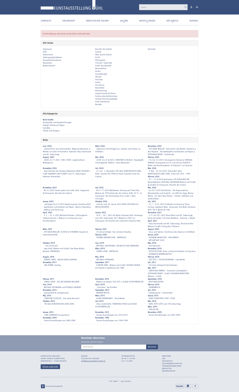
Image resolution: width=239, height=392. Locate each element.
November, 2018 (155, 248)
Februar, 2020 (101, 235)
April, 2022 (47, 212)
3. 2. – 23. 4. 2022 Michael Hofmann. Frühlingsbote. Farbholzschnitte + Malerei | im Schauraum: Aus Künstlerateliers (65, 218)
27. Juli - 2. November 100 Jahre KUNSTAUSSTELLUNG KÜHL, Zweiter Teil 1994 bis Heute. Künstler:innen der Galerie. (118, 174)
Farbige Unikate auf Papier (54, 125)
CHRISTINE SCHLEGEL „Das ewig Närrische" (62, 298)
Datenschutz (48, 54)
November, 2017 (50, 262)
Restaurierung (101, 90)
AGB (45, 52)
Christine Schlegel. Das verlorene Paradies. (114, 232)
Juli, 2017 (152, 262)
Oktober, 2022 (101, 201)
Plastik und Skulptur (51, 131)
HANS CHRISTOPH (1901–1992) (162, 298)
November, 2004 (50, 318)
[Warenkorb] (197, 7)
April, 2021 (152, 221)
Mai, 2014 (152, 301)
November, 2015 (50, 290)
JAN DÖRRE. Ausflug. (52, 265)
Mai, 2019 (152, 243)
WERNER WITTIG (103, 293)
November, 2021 (155, 212)
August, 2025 (48, 157)
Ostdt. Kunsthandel (103, 66)
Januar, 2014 (48, 312)
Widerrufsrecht (49, 66)
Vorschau (99, 79)
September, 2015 (102, 290)
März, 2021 (47, 229)
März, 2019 (100, 248)
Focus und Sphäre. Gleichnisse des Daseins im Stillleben (172, 232)
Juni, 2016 (47, 284)
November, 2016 (102, 279)
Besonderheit (100, 68)
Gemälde (46, 128)
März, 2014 (152, 306)
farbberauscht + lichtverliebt (160, 293)
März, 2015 (100, 295)
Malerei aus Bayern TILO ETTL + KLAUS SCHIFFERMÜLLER (119, 282)
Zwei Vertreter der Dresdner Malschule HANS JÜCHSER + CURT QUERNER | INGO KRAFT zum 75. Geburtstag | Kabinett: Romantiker (66, 174)
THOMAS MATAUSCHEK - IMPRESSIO (111, 237)
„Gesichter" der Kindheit (106, 287)
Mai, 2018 (99, 257)
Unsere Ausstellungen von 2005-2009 (164, 315)
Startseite (46, 20)
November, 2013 (102, 312)
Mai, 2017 (152, 268)
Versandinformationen (52, 60)
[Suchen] (186, 7)
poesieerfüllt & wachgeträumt (56, 293)
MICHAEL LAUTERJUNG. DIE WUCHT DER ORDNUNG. (117, 246)
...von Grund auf (51, 246)
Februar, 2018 (153, 257)
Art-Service (172, 20)
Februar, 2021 (101, 229)
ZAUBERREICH (154, 287)
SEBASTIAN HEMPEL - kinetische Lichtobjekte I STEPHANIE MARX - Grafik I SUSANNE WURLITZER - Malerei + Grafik (169, 273)
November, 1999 (102, 318)
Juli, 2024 (99, 168)
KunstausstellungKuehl (54, 386)
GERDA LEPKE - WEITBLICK (107, 251)
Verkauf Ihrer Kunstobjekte (106, 99)
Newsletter (47, 63)
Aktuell (98, 77)
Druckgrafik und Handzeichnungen (57, 122)
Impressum (47, 49)
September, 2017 (102, 262)
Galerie (124, 20)
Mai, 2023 (152, 187)
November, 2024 (50, 168)
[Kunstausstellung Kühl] (72, 6)
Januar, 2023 (48, 201)
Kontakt (194, 20)
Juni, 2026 (47, 146)
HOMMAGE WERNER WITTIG (160, 254)
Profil (97, 57)
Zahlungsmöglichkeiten (52, 57)
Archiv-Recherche (102, 101)
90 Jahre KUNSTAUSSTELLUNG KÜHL (59, 304)
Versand (128, 381)
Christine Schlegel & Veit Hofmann (163, 265)
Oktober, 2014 (49, 301)
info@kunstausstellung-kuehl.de (93, 361)
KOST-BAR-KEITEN (156, 282)
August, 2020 (153, 229)
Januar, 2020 (153, 235)
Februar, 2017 (48, 279)
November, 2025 (155, 146)
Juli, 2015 (152, 290)
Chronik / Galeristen (103, 63)
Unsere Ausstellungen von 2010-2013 (112, 315)
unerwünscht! (154, 246)
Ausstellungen (147, 20)
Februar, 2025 (153, 157)
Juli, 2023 (99, 187)
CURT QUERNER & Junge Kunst (56, 315)
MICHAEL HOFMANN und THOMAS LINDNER (62, 287)
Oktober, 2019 (49, 243)
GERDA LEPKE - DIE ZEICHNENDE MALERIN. (62, 282)
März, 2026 (100, 146)
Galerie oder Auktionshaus (106, 96)
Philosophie (100, 60)
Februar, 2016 (153, 284)
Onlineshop (68, 20)
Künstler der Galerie (97, 20)
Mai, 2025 (99, 157)
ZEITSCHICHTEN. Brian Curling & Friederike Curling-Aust (172, 251)
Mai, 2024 (152, 168)
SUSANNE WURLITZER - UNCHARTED (164, 237)
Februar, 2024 (153, 176)
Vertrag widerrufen (50, 366)
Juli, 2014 (99, 301)
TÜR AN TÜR (154, 309)
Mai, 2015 (47, 295)
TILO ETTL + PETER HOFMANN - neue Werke (167, 259)
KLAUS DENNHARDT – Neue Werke (110, 298)
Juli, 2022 (152, 201)
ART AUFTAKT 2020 (156, 240)
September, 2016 (155, 279)
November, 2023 (50, 187)
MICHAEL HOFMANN (105, 259)
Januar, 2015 (153, 295)
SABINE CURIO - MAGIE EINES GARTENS (60, 259)
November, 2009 (155, 312)
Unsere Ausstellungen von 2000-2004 (60, 320)
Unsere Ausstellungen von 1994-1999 (112, 320)
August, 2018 (48, 257)
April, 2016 (100, 284)
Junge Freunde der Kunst (105, 93)
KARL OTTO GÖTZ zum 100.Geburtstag (165, 304)
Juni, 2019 (99, 243)
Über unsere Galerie (103, 54)
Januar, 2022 (100, 212)
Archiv (98, 71)
